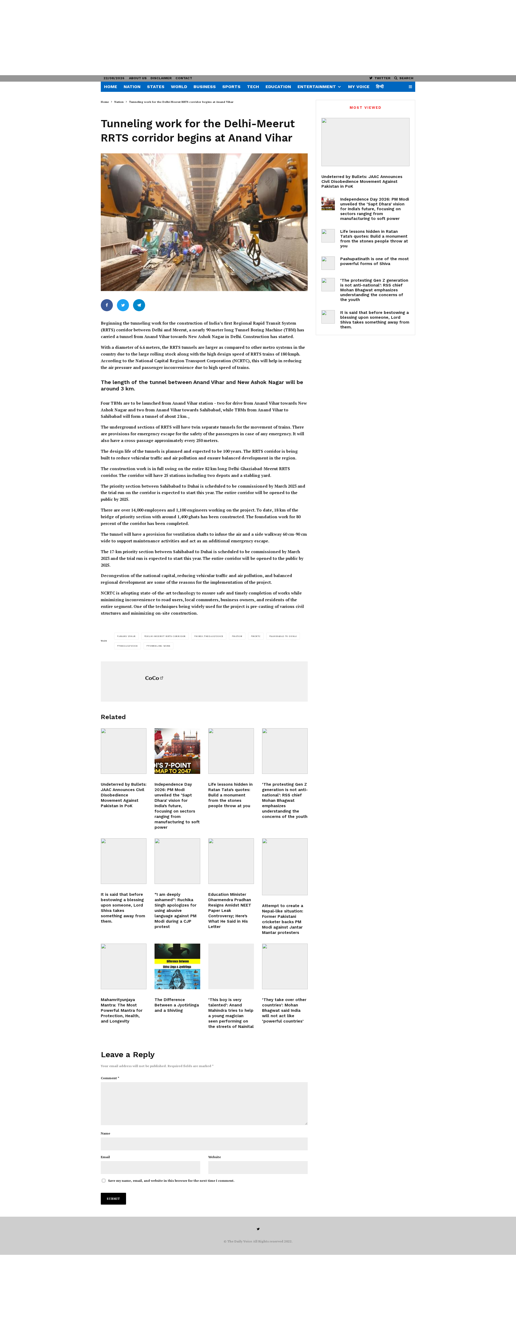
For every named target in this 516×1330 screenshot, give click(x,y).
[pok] (123, 751)
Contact (183, 78)
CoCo (152, 678)
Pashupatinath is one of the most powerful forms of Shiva (374, 261)
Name (105, 1133)
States (155, 86)
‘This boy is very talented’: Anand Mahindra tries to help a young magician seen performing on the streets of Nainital (231, 1013)
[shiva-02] (123, 861)
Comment (110, 1078)
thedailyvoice (128, 645)
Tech (253, 86)
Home (110, 86)
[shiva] (123, 966)
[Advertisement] (161, 37)
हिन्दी (380, 86)
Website (214, 1157)
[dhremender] (231, 861)
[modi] (177, 861)
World (179, 86)
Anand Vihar (127, 636)
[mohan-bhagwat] (285, 751)
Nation (132, 86)
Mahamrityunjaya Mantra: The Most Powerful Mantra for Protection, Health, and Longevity (121, 1010)
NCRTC (256, 636)
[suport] (285, 866)
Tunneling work (159, 645)
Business (205, 86)
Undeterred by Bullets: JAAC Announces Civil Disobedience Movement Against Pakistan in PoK (123, 795)
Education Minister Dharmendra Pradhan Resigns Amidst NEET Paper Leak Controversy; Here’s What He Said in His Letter (229, 910)
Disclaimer (161, 78)
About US (138, 78)
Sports (231, 86)
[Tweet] (123, 305)
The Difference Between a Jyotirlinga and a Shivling (177, 1005)
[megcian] (231, 966)
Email (105, 1157)
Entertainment (317, 86)
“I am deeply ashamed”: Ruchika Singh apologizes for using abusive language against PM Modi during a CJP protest (175, 910)
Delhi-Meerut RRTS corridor (165, 636)
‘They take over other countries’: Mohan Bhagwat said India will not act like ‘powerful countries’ (284, 1010)
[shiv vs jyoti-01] (177, 966)
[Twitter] (258, 1229)
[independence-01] (177, 751)
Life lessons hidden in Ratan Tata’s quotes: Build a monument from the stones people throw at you (230, 795)
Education (278, 86)
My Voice (359, 86)
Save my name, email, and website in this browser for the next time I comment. (171, 1181)
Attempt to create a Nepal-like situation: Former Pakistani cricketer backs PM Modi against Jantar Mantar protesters (282, 919)
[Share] (107, 305)
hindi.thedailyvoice (209, 636)
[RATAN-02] (231, 751)
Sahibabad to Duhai (284, 636)
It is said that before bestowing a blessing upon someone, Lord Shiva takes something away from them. (123, 908)
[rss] (285, 966)
